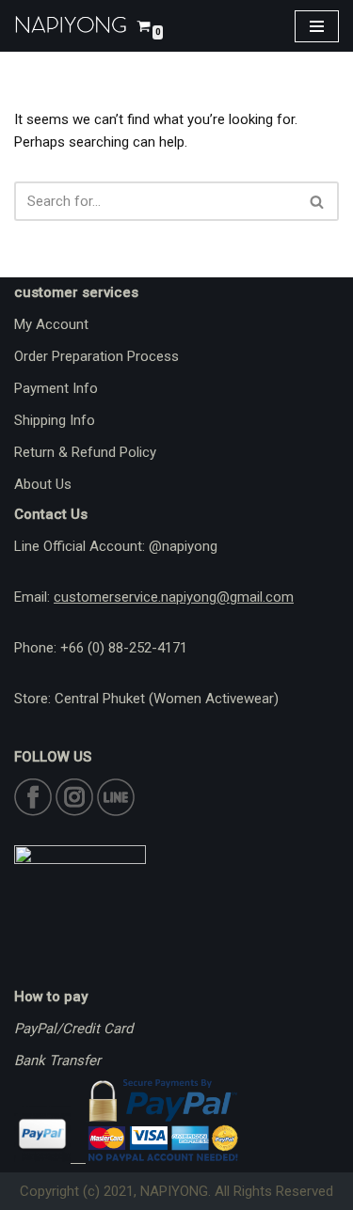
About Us (43, 484)
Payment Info (56, 388)
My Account (51, 324)
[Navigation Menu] (317, 26)
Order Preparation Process (96, 356)
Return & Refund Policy (85, 452)
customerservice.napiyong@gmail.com (174, 597)
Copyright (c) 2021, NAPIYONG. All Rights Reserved (176, 1191)
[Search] (318, 201)
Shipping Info (54, 420)
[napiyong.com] (70, 26)
